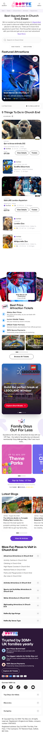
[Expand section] (38, 583)
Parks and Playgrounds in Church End (18, 573)
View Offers (27, 46)
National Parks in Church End (14, 570)
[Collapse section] (38, 556)
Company (7, 711)
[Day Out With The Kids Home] (21, 4)
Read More (22, 34)
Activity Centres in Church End (15, 560)
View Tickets (15, 46)
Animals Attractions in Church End (17, 583)
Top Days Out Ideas (11, 695)
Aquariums (33, 11)
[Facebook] (4, 687)
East (3, 11)
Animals (25, 11)
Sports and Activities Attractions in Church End (17, 590)
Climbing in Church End (12, 563)
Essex (9, 11)
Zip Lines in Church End (12, 576)
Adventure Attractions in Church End (18, 556)
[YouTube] (33, 687)
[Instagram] (26, 687)
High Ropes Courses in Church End (17, 566)
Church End (17, 11)
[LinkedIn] (11, 687)
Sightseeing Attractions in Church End (17, 605)
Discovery (7, 703)
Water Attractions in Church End (16, 598)
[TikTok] (18, 687)
